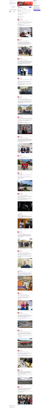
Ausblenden (31, 66)
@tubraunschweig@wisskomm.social (20, 7)
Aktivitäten (19, 16)
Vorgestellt (23, 16)
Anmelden (37, 11)
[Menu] (31, 7)
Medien (20, 16)
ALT (31, 36)
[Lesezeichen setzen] (28, 76)
